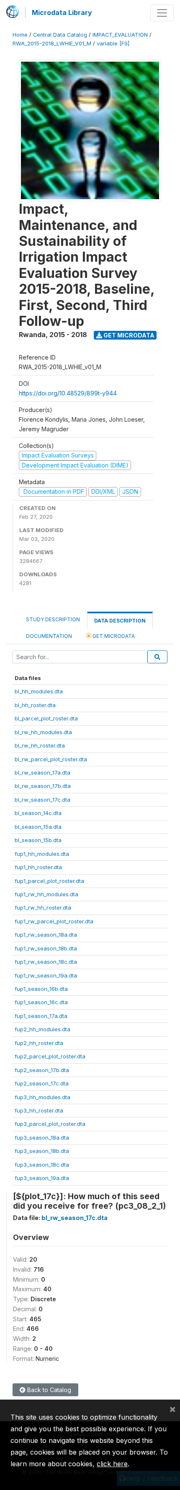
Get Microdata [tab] (113, 636)
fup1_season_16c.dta (41, 1002)
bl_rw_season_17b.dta (43, 785)
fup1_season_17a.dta (41, 1015)
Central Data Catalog (60, 35)
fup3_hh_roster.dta (39, 1110)
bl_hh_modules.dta (39, 691)
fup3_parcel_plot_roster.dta (50, 1123)
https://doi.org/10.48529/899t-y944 (68, 393)
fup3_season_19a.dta (42, 1178)
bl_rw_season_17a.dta (42, 772)
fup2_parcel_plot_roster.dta (50, 1056)
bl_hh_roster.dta (35, 705)
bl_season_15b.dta (38, 840)
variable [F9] (113, 43)
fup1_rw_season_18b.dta (46, 948)
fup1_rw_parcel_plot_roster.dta (54, 921)
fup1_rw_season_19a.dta (46, 975)
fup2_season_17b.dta (42, 1070)
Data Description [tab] (120, 621)
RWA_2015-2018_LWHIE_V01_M (52, 43)
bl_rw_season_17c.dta (42, 799)
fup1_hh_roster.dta (38, 867)
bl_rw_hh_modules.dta (43, 732)
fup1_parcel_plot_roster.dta (49, 881)
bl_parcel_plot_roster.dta (46, 718)
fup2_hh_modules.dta (42, 1029)
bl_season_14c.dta (38, 813)
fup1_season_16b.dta (41, 988)
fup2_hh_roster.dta (39, 1043)
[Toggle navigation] (162, 13)
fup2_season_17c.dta (42, 1083)
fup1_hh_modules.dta (42, 853)
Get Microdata (128, 335)
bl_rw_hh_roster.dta (40, 745)
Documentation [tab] (49, 636)
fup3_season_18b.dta (42, 1151)
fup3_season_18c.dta (42, 1164)
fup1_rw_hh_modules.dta (46, 894)
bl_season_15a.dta (38, 826)
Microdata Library (62, 12)
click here (112, 1464)
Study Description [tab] (53, 619)
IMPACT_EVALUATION (120, 35)
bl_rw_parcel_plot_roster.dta (51, 759)
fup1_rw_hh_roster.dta (43, 907)
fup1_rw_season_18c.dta (46, 961)
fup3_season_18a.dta (42, 1137)
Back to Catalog (48, 1389)
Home (20, 35)
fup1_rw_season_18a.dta (46, 934)
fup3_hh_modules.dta (42, 1097)
